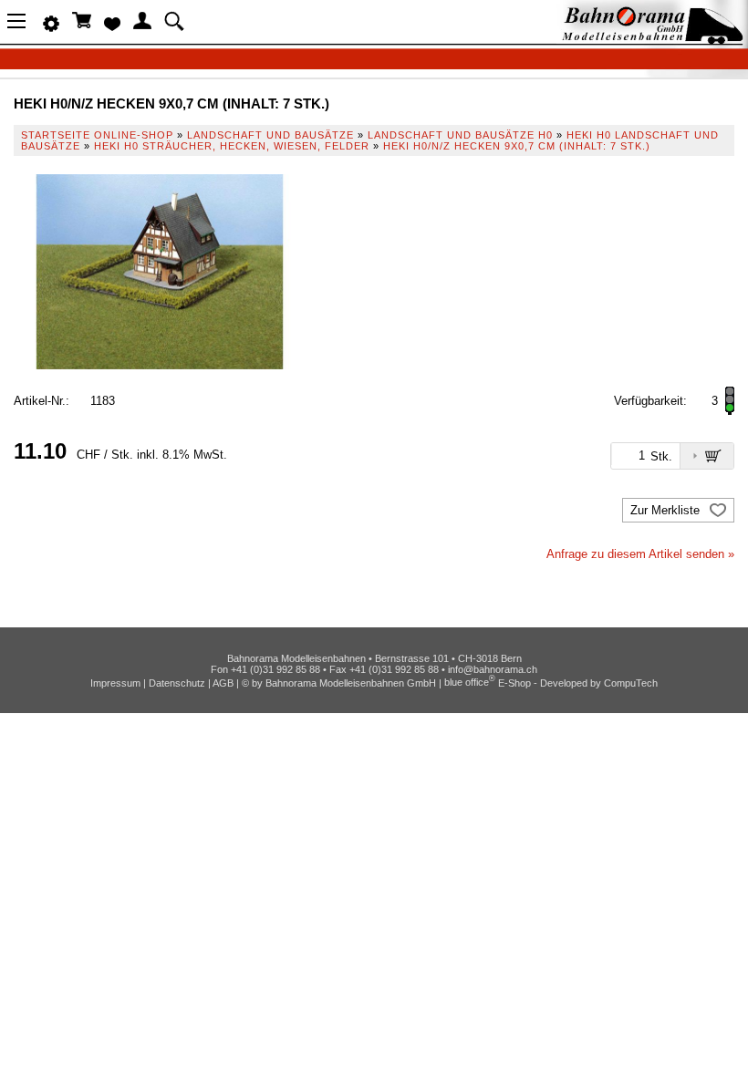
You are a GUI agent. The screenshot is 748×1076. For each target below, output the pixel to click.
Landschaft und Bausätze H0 (460, 134)
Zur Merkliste (666, 510)
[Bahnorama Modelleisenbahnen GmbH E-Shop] (652, 39)
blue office (469, 682)
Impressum (115, 682)
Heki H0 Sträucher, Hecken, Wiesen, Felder (231, 145)
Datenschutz (177, 682)
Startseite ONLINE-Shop (97, 134)
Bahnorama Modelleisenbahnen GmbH (350, 682)
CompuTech (631, 682)
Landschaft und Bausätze (270, 134)
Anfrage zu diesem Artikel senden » (640, 554)
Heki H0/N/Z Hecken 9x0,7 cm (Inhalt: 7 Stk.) (516, 145)
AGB (223, 682)
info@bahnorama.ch (492, 669)
